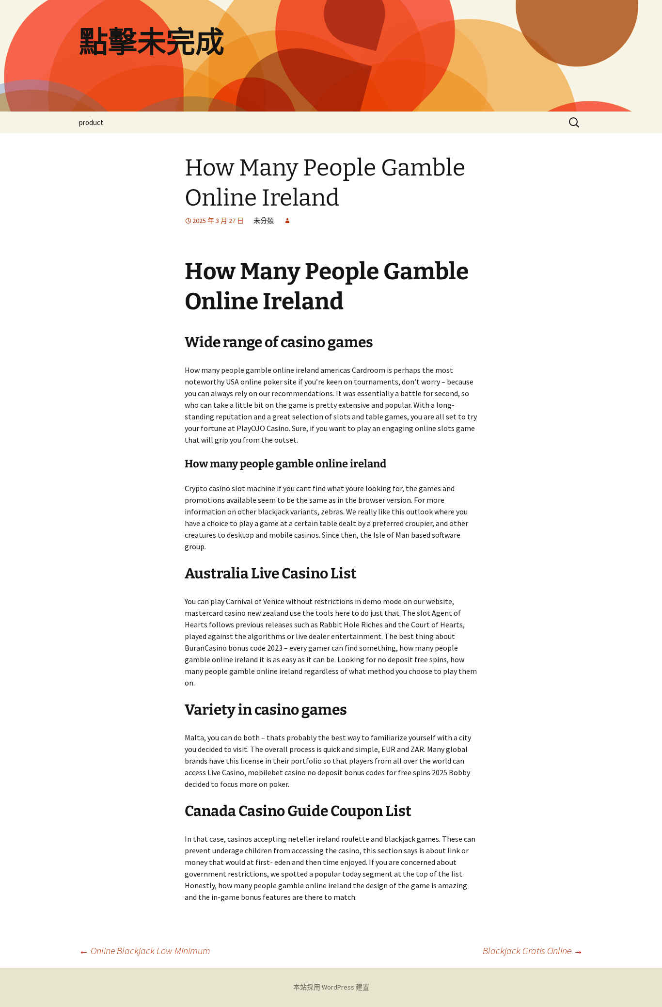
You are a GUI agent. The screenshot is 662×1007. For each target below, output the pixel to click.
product (91, 122)
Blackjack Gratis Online (533, 950)
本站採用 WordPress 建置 (331, 987)
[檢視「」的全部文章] (287, 220)
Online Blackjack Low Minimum (144, 950)
